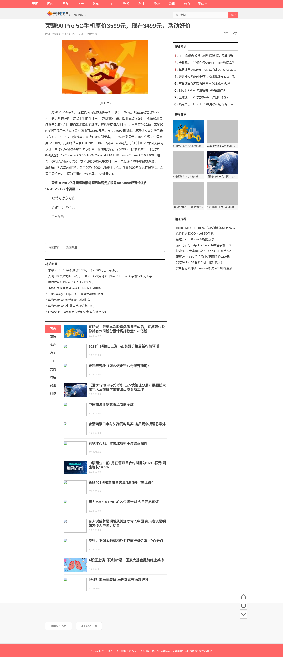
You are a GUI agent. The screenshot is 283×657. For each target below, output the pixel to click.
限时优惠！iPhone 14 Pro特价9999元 (71, 282)
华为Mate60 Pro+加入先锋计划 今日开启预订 (124, 502)
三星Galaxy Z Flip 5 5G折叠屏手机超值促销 (76, 294)
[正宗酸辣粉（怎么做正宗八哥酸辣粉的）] (75, 370)
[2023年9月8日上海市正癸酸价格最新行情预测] (75, 351)
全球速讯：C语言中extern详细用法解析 (204, 97)
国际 (65, 3)
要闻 (35, 3)
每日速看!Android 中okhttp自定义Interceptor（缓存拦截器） (217, 69)
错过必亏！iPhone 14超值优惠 (195, 239)
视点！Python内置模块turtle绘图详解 (202, 90)
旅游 (157, 3)
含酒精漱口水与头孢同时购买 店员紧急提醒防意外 (127, 424)
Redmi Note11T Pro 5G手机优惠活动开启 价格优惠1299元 (213, 227)
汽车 (96, 3)
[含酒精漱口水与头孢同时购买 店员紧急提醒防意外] (75, 428)
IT (111, 3)
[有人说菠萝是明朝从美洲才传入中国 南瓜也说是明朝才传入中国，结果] (75, 526)
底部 (243, 615)
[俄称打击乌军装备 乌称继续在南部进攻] (75, 584)
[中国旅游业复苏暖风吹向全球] (75, 409)
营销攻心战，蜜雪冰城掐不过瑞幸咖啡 (118, 444)
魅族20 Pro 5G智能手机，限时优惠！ (200, 262)
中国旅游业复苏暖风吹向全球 (111, 405)
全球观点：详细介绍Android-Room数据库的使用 (209, 62)
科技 (141, 3)
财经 (126, 3)
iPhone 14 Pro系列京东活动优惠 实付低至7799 (77, 311)
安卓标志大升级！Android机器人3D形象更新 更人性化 (210, 268)
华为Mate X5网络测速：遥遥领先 (69, 300)
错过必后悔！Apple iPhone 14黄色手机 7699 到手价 (209, 245)
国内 (50, 3)
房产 (81, 3)
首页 (73, 15)
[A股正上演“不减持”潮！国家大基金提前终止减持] (75, 565)
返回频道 (71, 247)
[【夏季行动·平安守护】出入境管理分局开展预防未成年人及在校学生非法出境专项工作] (75, 390)
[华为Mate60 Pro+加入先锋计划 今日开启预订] (75, 506)
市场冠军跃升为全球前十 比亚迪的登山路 (74, 288)
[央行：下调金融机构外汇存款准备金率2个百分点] (75, 545)
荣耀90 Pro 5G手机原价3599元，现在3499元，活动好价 (84, 270)
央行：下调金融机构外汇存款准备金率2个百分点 (126, 541)
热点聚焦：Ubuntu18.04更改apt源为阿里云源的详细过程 (215, 104)
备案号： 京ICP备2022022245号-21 (194, 651)
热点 (187, 3)
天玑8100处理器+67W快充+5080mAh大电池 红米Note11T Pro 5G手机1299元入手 (100, 276)
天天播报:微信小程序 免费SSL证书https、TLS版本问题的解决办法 (221, 76)
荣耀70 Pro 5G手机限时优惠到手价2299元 (203, 256)
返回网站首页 (58, 626)
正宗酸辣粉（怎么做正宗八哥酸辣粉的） (120, 366)
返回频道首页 (89, 626)
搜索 (233, 14)
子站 (201, 3)
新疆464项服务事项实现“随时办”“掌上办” (121, 482)
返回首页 (54, 247)
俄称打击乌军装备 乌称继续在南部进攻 (118, 580)
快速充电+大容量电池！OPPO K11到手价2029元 (207, 250)
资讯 (172, 3)
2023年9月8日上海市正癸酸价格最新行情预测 (124, 346)
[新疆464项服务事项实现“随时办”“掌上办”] (75, 487)
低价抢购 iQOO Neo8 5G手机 (195, 233)
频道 (243, 606)
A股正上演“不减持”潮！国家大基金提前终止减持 (126, 560)
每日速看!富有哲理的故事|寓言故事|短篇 (204, 83)
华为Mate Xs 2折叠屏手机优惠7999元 (72, 306)
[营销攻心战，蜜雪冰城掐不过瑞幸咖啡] (75, 448)
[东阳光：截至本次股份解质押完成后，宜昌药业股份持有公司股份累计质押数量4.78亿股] (75, 331)
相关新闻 (51, 264)
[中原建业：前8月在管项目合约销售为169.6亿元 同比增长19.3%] (75, 467)
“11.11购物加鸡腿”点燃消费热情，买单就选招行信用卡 (213, 55)
